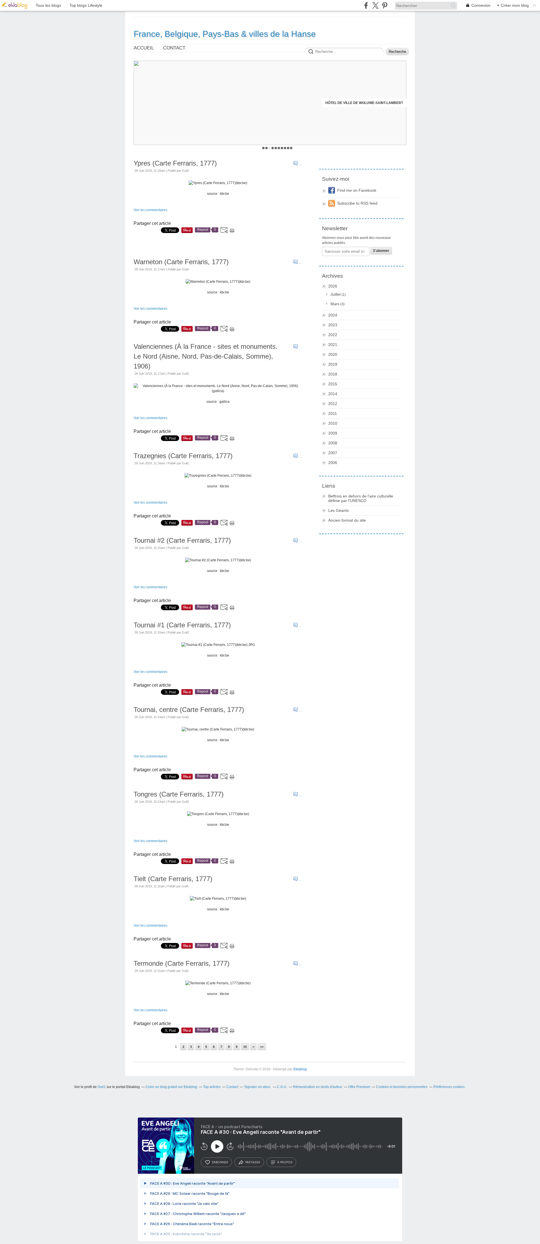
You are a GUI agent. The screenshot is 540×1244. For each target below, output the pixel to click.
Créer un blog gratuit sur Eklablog (171, 1087)
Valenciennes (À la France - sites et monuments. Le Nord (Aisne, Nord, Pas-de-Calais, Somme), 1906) (206, 356)
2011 (332, 413)
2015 (332, 384)
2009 (332, 433)
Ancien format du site (347, 520)
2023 (332, 325)
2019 (332, 364)
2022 (332, 335)
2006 (332, 462)
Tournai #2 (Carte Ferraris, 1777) (182, 540)
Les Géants (338, 510)
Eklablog (300, 1069)
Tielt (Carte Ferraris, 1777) (173, 879)
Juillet (335, 294)
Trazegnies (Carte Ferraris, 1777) (183, 456)
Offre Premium (359, 1087)
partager (252, 1162)
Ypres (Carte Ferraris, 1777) (175, 163)
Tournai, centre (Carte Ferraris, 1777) (189, 709)
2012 (332, 403)
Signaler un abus (257, 1087)
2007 (332, 453)
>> (262, 1046)
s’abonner (220, 1162)
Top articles (211, 1087)
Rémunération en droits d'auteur (317, 1087)
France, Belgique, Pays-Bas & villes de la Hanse (225, 34)
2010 (332, 423)
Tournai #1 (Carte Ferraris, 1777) (182, 625)
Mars (334, 304)
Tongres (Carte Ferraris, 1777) (179, 794)
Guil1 (102, 1087)
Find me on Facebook (356, 190)
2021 (332, 344)
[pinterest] (384, 5)
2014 (332, 394)
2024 (332, 315)
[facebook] (366, 5)
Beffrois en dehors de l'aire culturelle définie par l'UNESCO (360, 498)
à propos (284, 1162)
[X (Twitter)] (375, 5)
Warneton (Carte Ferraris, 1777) (181, 262)
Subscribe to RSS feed (357, 203)
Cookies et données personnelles (402, 1087)
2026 (332, 286)
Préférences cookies (449, 1087)
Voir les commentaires (150, 210)
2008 (332, 443)
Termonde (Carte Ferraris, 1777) (182, 963)
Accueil (144, 48)
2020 (332, 354)
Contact (174, 48)
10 (291, 148)
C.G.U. (282, 1087)
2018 (332, 374)
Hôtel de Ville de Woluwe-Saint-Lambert (364, 103)
